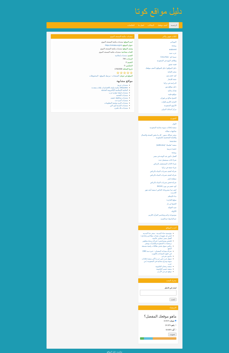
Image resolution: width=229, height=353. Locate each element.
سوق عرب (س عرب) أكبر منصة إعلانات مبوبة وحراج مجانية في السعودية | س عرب (157, 261)
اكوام (174, 124)
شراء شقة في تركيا (169, 167)
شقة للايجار (172, 79)
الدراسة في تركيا (170, 83)
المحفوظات (93, 76)
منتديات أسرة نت (121, 100)
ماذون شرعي (166, 256)
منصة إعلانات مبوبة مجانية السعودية (163, 127)
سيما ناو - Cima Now (168, 57)
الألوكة (174, 211)
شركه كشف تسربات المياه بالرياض (163, 175)
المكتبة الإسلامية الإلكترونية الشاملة (114, 90)
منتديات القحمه (122, 95)
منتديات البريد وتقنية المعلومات (116, 103)
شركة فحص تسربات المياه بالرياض (163, 182)
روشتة (174, 46)
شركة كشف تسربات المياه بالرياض (163, 171)
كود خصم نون (171, 76)
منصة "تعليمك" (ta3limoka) (166, 145)
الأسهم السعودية (170, 105)
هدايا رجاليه (172, 91)
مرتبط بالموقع (105, 76)
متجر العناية (172, 72)
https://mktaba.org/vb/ (113, 45)
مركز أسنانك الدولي (168, 109)
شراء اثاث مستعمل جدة (167, 160)
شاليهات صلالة (170, 131)
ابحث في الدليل (170, 288)
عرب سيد (172, 53)
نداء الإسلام (172, 196)
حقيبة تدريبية (171, 149)
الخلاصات (131, 25)
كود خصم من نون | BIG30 (166, 186)
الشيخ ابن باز (171, 204)
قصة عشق (172, 64)
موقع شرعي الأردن (164, 271)
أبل (173, 330)
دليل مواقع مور (170, 87)
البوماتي (173, 42)
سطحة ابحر (172, 179)
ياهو (172, 325)
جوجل (172, 321)
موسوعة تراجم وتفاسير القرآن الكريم (162, 215)
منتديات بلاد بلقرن (121, 108)
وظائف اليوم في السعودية (166, 61)
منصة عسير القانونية (164, 269)
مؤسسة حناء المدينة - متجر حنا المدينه (157, 233)
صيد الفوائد (172, 207)
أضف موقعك (162, 25)
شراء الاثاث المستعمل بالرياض (165, 164)
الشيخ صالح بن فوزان (168, 98)
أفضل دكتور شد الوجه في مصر (164, 156)
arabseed (172, 49)
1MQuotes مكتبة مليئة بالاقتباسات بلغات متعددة (110, 88)
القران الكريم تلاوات (168, 102)
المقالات (151, 25)
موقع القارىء (171, 200)
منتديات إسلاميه (121, 55)
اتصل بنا (141, 25)
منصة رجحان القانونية (164, 266)
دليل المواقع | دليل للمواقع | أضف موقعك (161, 68)
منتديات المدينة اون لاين (119, 105)
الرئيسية (174, 25)
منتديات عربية (122, 85)
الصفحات (115, 76)
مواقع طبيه (172, 94)
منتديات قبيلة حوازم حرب (118, 93)
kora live (173, 141)
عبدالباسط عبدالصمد (168, 219)
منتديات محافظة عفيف (119, 98)
